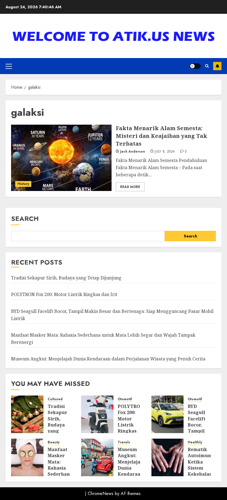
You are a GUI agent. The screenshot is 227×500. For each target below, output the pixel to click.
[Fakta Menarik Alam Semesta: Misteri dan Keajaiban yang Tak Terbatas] (61, 158)
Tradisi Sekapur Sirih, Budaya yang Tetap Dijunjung (66, 278)
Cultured (55, 399)
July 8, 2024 (165, 152)
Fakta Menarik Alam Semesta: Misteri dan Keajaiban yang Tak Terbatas (161, 135)
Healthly (195, 442)
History (23, 183)
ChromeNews (101, 493)
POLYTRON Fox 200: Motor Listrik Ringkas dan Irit (64, 294)
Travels (124, 442)
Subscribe (217, 66)
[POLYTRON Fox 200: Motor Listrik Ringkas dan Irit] (97, 414)
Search (25, 218)
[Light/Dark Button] (195, 66)
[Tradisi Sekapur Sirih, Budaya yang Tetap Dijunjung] (27, 414)
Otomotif (125, 399)
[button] (9, 66)
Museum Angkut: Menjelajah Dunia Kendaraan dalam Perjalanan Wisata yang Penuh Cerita (108, 359)
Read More (130, 186)
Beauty (54, 442)
